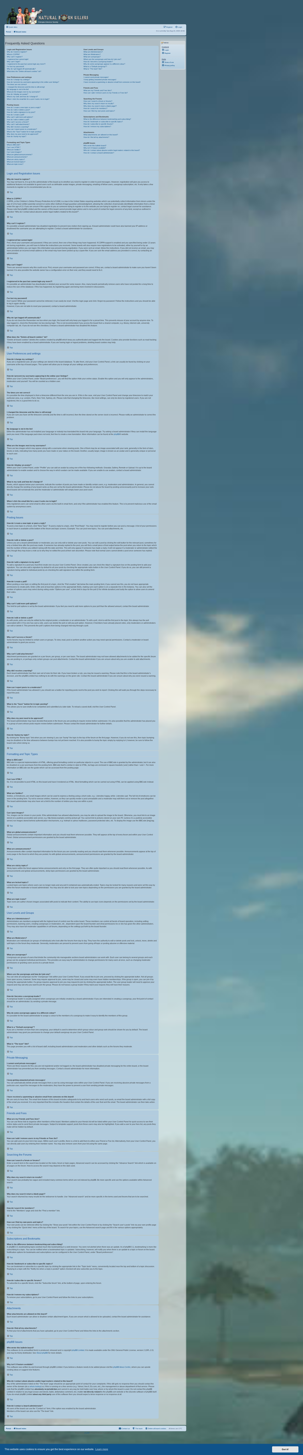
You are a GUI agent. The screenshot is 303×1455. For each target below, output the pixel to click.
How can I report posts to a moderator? (22, 129)
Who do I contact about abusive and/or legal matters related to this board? (111, 150)
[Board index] (48, 14)
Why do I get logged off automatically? (21, 69)
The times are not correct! (17, 84)
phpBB (117, 434)
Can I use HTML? (13, 147)
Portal (8, 32)
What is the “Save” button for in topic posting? (24, 132)
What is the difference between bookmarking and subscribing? (107, 119)
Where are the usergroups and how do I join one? (102, 59)
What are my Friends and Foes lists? (97, 90)
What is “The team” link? (92, 69)
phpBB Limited (78, 1350)
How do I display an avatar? (17, 94)
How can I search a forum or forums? (97, 101)
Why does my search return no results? (98, 103)
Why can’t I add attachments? (18, 124)
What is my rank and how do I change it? (22, 97)
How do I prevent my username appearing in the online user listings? (33, 82)
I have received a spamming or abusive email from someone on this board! (111, 82)
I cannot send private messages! (96, 77)
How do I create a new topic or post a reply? (24, 107)
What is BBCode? (13, 145)
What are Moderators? (92, 54)
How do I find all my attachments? (96, 137)
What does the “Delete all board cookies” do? (24, 71)
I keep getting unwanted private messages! (99, 79)
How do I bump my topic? (16, 136)
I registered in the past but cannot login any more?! (26, 64)
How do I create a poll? (15, 115)
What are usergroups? (92, 57)
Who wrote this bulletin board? (94, 145)
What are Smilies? (14, 150)
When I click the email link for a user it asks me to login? (28, 99)
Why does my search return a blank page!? (100, 106)
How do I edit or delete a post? (18, 110)
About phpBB (42, 1353)
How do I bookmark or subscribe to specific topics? (103, 122)
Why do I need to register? (17, 52)
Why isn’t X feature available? (94, 148)
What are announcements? (17, 157)
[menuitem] (178, 27)
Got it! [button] (285, 1449)
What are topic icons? (15, 164)
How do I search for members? (95, 108)
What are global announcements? (19, 154)
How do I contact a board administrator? (98, 153)
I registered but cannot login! (17, 59)
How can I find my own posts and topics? (99, 111)
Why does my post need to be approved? (22, 134)
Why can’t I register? (15, 57)
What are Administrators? (93, 52)
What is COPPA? (13, 54)
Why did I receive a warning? (18, 127)
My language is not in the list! (18, 89)
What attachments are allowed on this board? (100, 135)
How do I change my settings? (18, 79)
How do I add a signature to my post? (21, 112)
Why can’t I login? (13, 62)
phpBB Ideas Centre (122, 1367)
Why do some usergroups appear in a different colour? (104, 64)
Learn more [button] (101, 1449)
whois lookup (35, 1386)
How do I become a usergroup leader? (98, 62)
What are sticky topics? (16, 159)
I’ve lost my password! (15, 66)
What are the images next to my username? (23, 92)
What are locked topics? (16, 162)
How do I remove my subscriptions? (97, 126)
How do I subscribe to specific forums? (98, 124)
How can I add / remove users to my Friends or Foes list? (105, 93)
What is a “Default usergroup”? (95, 66)
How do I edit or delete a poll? (18, 120)
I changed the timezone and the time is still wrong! (26, 87)
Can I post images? (14, 152)
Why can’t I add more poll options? (20, 117)
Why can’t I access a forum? (18, 122)
